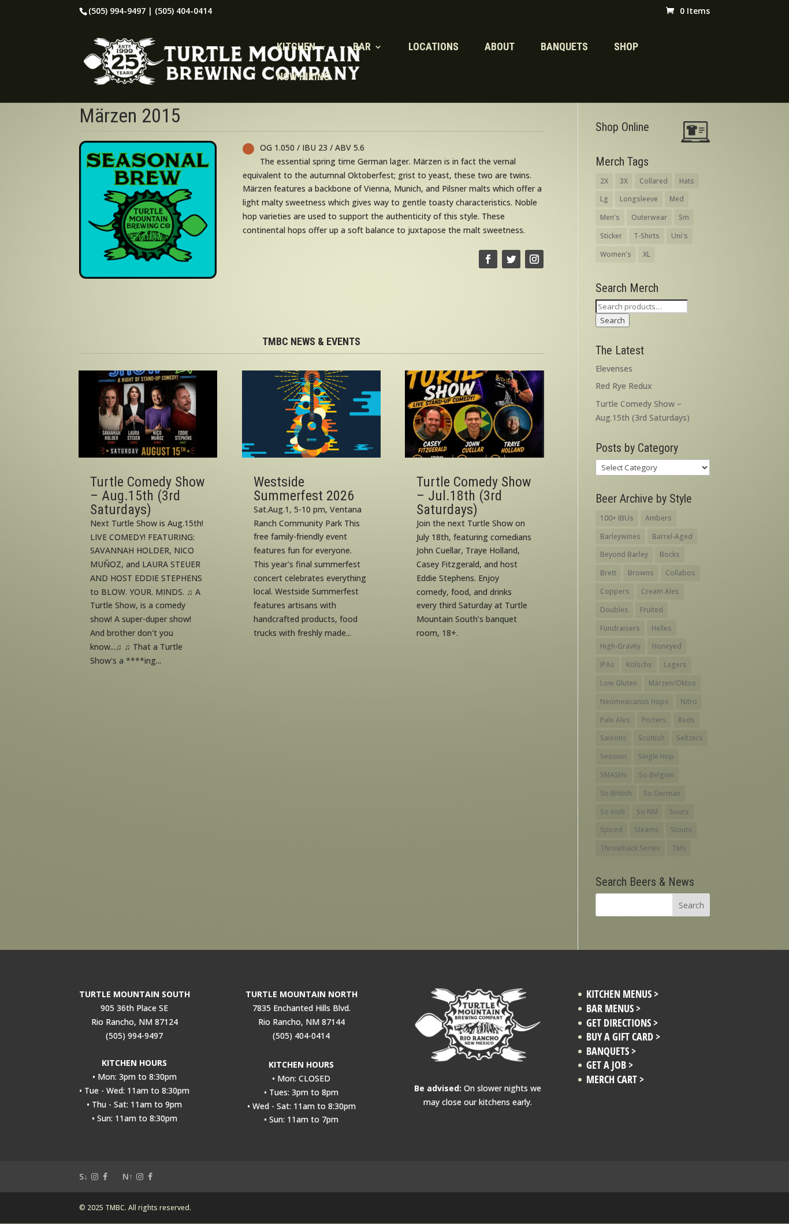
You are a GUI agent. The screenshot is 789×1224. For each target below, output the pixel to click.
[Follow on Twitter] (511, 259)
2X (604, 181)
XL (646, 254)
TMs (679, 848)
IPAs (607, 664)
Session (613, 756)
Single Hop (656, 756)
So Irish (612, 812)
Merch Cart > (615, 1079)
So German (661, 793)
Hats (686, 181)
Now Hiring (303, 78)
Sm (684, 217)
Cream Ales (660, 591)
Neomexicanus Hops (634, 701)
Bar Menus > (613, 1008)
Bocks (670, 554)
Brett (608, 573)
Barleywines (620, 536)
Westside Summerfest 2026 (304, 489)
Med (676, 199)
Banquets (564, 48)
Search (612, 320)
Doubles (614, 610)
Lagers (675, 664)
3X (624, 181)
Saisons (613, 738)
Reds (686, 720)
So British (616, 793)
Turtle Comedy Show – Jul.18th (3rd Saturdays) (473, 496)
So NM (647, 812)
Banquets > (611, 1051)
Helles (662, 628)
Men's (610, 217)
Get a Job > (609, 1065)
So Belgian (656, 775)
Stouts (681, 829)
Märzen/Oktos (672, 683)
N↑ (127, 1176)
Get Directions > (622, 1023)
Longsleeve (639, 199)
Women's (615, 254)
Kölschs (639, 664)
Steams (646, 829)
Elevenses (614, 368)
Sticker (611, 236)
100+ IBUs (617, 518)
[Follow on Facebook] (488, 259)
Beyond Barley (624, 554)
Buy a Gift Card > (623, 1036)
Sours (679, 812)
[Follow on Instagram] (534, 259)
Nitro (688, 701)
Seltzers (689, 738)
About (500, 48)
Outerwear (649, 217)
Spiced (611, 829)
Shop (626, 48)
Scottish (651, 738)
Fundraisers (620, 628)
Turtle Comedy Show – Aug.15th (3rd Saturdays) (147, 496)
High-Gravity (620, 646)
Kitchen (296, 48)
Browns (641, 573)
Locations (433, 48)
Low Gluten (618, 683)
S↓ (83, 1176)
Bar (362, 48)
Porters (654, 720)
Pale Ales (615, 720)
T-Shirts (647, 236)
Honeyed (667, 646)
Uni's (679, 236)
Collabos (680, 573)
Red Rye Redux (624, 385)
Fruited (651, 610)
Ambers (658, 518)
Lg (604, 199)
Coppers (615, 591)
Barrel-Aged (672, 536)
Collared (653, 181)
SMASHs (613, 775)
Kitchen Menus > (622, 994)
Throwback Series (630, 848)
